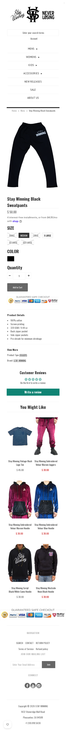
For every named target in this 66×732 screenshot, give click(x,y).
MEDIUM (23, 235)
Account (33, 38)
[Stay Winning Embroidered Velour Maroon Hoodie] (20, 521)
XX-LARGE (13, 242)
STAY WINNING (20, 360)
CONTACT (29, 643)
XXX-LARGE (27, 242)
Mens (23, 110)
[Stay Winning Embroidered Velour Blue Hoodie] (46, 521)
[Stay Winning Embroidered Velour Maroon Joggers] (46, 457)
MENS (31, 48)
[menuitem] (33, 49)
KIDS (31, 65)
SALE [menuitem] (33, 89)
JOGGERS (23, 355)
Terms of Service (26, 649)
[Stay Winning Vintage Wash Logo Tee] (20, 457)
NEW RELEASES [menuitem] (33, 81)
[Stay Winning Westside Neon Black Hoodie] (46, 584)
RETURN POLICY (43, 643)
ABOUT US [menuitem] (33, 97)
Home (14, 110)
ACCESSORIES (31, 73)
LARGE (35, 235)
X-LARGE (47, 235)
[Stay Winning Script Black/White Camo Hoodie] (20, 584)
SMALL (12, 235)
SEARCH (19, 643)
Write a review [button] (33, 392)
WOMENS (31, 57)
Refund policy (42, 649)
